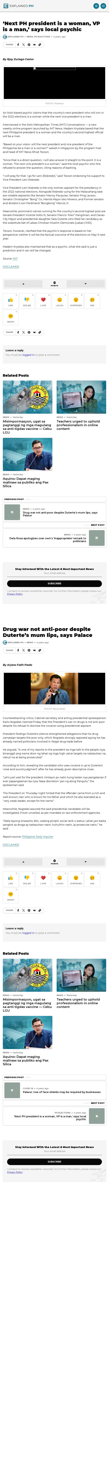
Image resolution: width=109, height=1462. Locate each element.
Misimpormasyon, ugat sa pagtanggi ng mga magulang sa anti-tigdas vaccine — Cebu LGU (27, 427)
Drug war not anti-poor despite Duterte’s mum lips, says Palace (60, 514)
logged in (28, 355)
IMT (15, 258)
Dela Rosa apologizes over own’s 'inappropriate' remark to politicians (47, 540)
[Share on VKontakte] (34, 44)
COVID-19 (28, 1088)
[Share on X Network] (23, 44)
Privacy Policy (15, 594)
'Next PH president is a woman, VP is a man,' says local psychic (50, 1118)
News (30, 36)
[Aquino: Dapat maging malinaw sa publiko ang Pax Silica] (27, 454)
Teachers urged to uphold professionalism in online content (78, 425)
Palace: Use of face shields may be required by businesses (62, 1092)
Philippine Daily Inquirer (37, 836)
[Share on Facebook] (18, 44)
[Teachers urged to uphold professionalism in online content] (81, 396)
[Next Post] (97, 538)
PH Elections (42, 36)
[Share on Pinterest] (29, 44)
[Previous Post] (12, 512)
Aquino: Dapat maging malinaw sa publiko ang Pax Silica (25, 482)
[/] (96, 6)
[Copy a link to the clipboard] (39, 44)
